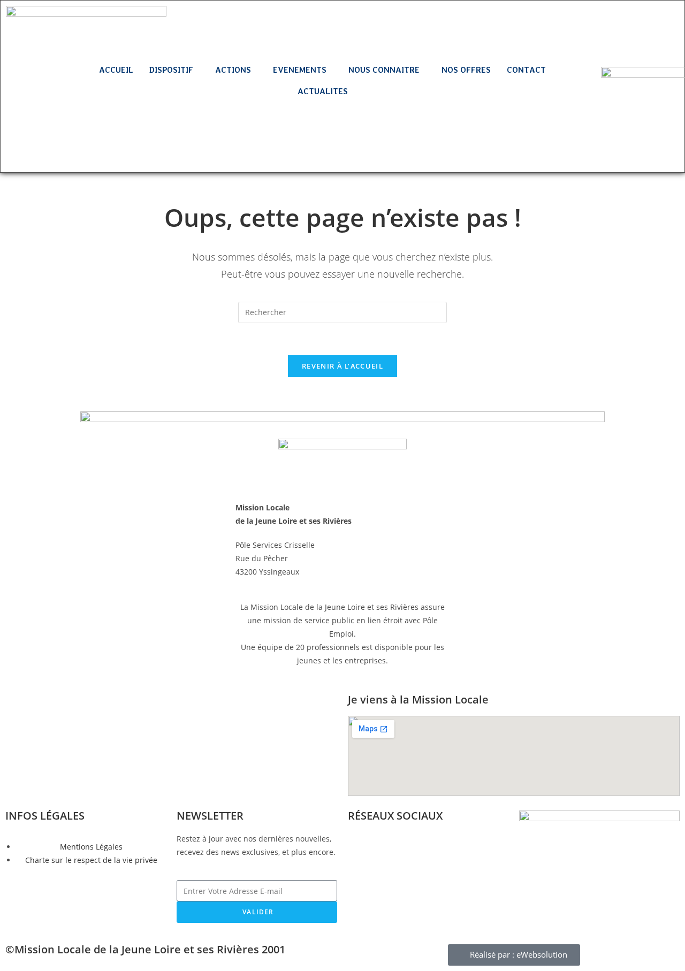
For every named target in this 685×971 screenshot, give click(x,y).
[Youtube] (42, 149)
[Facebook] (26, 119)
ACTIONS (233, 70)
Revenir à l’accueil (342, 366)
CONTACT (526, 70)
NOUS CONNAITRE (384, 70)
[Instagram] (58, 119)
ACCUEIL (116, 70)
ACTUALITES (323, 91)
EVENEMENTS (299, 70)
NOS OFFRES (466, 70)
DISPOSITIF (171, 70)
